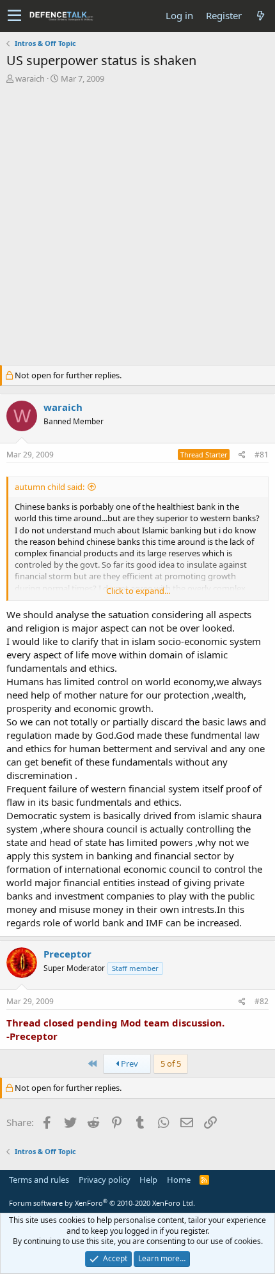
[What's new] (260, 15)
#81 (262, 454)
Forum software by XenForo (102, 1203)
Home (179, 1179)
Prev (128, 1063)
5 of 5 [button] (171, 1063)
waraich (30, 78)
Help (148, 1179)
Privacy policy (104, 1179)
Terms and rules (39, 1179)
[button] (14, 16)
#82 (262, 1001)
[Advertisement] (137, 228)
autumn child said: (49, 487)
